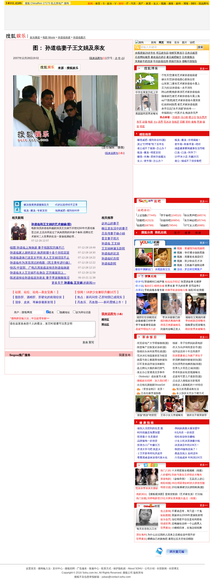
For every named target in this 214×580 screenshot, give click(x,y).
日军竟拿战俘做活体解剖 (151, 363)
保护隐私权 (119, 568)
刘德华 (176, 117)
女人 (155, 3)
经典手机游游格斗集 (176, 290)
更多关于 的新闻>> (74, 282)
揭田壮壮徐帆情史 (147, 317)
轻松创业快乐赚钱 (185, 436)
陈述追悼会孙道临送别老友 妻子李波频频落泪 (39, 277)
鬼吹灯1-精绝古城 (154, 285)
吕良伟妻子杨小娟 (113, 233)
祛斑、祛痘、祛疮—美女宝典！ (35, 292)
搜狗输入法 (44, 568)
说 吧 (157, 201)
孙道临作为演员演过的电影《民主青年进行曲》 (40, 262)
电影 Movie (49, 37)
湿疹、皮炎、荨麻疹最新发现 (34, 302)
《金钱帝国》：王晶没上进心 (188, 478)
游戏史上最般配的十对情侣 (188, 384)
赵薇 (144, 121)
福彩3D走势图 (196, 290)
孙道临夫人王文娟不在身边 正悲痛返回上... (38, 272)
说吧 (192, 42)
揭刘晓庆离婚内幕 (170, 320)
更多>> (204, 68)
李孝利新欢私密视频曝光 (186, 372)
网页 (161, 42)
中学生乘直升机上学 (146, 92)
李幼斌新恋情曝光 (195, 320)
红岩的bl (166, 104)
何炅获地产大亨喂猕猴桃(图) (153, 343)
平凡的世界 (182, 285)
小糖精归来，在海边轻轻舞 (187, 527)
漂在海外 (141, 534)
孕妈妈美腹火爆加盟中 (187, 428)
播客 (170, 3)
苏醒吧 (141, 220)
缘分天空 (167, 79)
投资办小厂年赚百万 (148, 445)
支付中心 (58, 568)
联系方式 (106, 568)
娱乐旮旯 (165, 519)
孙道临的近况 (110, 253)
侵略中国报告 (189, 61)
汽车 (133, 3)
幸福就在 (167, 112)
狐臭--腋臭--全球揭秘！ (188, 140)
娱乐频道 (35, 37)
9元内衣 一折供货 (184, 432)
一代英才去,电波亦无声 (185, 112)
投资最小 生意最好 (147, 436)
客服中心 (94, 568)
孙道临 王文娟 (111, 243)
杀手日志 (167, 108)
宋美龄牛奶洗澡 (144, 61)
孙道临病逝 (64, 37)
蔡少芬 (192, 117)
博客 (186, 3)
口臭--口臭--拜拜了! (185, 152)
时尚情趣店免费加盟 (148, 432)
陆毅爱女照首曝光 (195, 324)
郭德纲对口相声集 (154, 281)
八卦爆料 (165, 474)
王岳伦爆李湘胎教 (151, 393)
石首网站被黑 (142, 57)
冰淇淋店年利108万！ (187, 445)
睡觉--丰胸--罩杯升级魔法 (151, 156)
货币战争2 (194, 285)
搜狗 (66, 3)
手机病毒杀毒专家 (154, 290)
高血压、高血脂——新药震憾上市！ (100, 302)
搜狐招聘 (70, 568)
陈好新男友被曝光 (195, 329)
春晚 (193, 121)
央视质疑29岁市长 (145, 52)
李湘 (199, 121)
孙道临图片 (79, 37)
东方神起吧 (190, 220)
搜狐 (27, 3)
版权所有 (138, 572)
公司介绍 (150, 568)
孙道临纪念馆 (110, 258)
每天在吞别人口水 (147, 528)
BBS (193, 3)
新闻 (153, 42)
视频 (163, 3)
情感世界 (165, 523)
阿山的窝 (167, 91)
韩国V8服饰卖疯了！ (186, 449)
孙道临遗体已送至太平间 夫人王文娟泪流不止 (39, 257)
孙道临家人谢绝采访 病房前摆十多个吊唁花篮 (39, 252)
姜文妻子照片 (110, 238)
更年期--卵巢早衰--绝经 (188, 144)
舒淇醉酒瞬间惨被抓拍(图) (187, 359)
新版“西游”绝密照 (147, 415)
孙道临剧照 (109, 263)
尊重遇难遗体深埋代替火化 (152, 457)
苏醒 (182, 121)
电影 (150, 121)
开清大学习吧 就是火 (148, 449)
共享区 (139, 290)
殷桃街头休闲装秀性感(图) (151, 351)
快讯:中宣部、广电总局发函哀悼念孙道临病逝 (39, 267)
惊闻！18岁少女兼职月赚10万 (96, 292)
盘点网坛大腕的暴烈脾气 (151, 368)
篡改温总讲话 (158, 57)
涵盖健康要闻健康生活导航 (190, 148)
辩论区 (105, 324)
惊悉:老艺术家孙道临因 (184, 104)
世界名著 (170, 285)
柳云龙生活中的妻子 (115, 228)
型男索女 (165, 527)
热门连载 (141, 498)
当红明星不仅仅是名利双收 (187, 519)
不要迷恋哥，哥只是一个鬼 (187, 511)
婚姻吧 (164, 225)
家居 (148, 3)
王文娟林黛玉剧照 (113, 248)
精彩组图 (165, 483)
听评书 (139, 281)
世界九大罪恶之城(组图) (186, 368)
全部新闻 (162, 568)
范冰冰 (167, 121)
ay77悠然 (167, 100)
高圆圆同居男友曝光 (146, 113)
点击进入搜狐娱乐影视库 (186, 380)
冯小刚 (184, 117)
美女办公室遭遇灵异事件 (151, 372)
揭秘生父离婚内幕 (196, 317)
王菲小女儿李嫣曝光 (171, 415)
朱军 (139, 121)
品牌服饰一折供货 (147, 440)
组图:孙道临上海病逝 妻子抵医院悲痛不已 (37, 247)
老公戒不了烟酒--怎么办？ (152, 148)
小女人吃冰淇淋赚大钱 (187, 440)
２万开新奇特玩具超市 (149, 453)
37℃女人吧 (190, 225)
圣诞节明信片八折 (146, 329)
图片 (184, 42)
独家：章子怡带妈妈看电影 (188, 343)
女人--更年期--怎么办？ (150, 160)
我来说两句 (96, 58)
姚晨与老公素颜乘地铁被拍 (152, 359)
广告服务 (82, 568)
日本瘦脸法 (188, 57)
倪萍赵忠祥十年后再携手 (186, 351)
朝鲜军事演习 (176, 52)
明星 (142, 126)
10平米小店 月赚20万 (187, 156)
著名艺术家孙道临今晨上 (186, 83)
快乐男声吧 (190, 215)
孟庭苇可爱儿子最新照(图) (187, 376)
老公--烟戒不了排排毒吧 (188, 160)
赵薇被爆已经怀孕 (146, 320)
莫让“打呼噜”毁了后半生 (150, 144)
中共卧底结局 (160, 61)
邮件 (178, 3)
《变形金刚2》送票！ (153, 389)
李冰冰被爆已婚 (171, 317)
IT (127, 3)
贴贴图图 (165, 515)
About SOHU (135, 568)
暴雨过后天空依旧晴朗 (180, 538)
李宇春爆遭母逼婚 (146, 324)
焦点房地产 (57, 3)
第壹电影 (165, 478)
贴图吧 (141, 225)
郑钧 (188, 121)
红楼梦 (197, 281)
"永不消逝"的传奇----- (184, 108)
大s (155, 121)
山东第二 (167, 83)
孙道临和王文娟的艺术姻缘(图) (51, 224)
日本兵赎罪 (191, 52)
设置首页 (31, 568)
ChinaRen (36, 3)
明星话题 (165, 487)
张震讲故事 (187, 281)
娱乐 (109, 3)
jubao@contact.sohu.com (116, 576)
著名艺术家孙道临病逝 (184, 75)
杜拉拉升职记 (172, 281)
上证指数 (142, 215)
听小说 (139, 285)
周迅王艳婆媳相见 (170, 324)
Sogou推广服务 (20, 355)
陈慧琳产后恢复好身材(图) (151, 347)
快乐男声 (202, 117)
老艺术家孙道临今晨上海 (186, 96)
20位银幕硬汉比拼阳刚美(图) (188, 487)
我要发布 (125, 355)
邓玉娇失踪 (162, 52)
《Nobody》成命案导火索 (151, 376)
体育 (97, 3)
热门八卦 (165, 470)
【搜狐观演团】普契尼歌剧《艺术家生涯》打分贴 (175, 494)
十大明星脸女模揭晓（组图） (188, 470)
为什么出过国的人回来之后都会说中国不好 (171, 534)
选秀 (160, 121)
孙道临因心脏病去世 (183, 79)
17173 (46, 3)
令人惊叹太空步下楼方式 (190, 393)
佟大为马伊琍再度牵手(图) (187, 347)
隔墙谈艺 (167, 96)
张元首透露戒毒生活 (187, 389)
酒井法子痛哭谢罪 (197, 415)
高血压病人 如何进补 (186, 453)
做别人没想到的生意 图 (150, 428)
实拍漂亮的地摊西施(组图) (187, 363)
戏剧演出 (141, 494)
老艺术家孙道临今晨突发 (186, 100)
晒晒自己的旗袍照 (158, 538)
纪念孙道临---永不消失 (179, 87)
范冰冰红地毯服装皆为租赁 (152, 355)
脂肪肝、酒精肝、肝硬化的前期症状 (38, 297)
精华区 (105, 319)
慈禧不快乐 (175, 61)
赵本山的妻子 (110, 223)
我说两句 (204, 3)
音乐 (176, 42)
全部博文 (174, 568)
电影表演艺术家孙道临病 (186, 91)
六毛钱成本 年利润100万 (188, 457)
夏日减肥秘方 (173, 57)
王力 (164, 87)
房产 (140, 3)
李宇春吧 (166, 215)
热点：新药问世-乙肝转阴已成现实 (99, 297)
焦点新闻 (165, 511)
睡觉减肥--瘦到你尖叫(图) (151, 140)
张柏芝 (175, 121)
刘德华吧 (166, 220)
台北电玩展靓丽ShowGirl (151, 384)
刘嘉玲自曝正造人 (170, 329)
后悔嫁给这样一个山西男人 (187, 523)
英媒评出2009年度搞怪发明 (187, 515)
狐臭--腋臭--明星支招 (149, 152)
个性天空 (167, 75)
